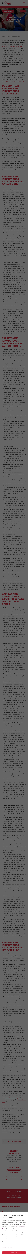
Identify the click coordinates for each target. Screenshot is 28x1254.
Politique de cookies (7, 1247)
